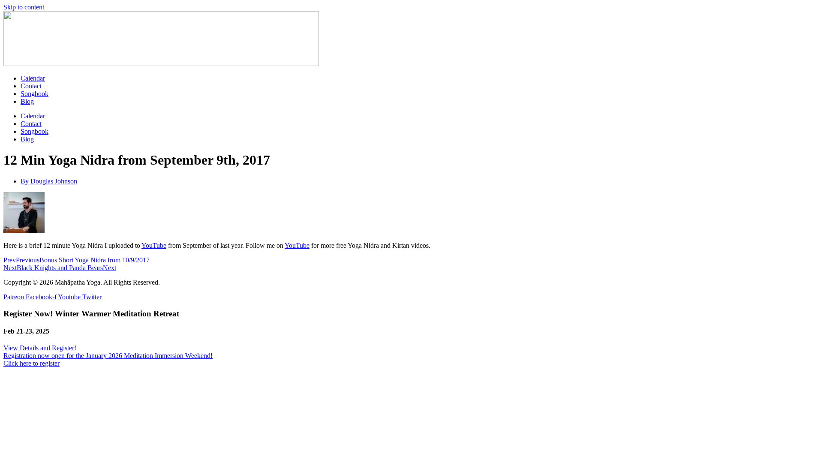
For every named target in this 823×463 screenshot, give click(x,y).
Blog (27, 101)
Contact (31, 86)
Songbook (34, 93)
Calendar (33, 78)
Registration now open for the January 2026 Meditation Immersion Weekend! (108, 355)
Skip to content (23, 7)
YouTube (153, 245)
